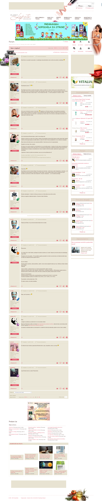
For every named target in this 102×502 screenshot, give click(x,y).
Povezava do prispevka (41, 56)
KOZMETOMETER (89, 45)
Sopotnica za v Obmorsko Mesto (35, 437)
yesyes (12, 342)
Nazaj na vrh (13, 77)
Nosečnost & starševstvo (88, 18)
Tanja (81, 102)
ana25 (11, 219)
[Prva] (54, 48)
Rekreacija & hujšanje (68, 18)
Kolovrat (49, 430)
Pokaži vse (82, 143)
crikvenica (11, 427)
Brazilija (49, 433)
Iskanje (66, 41)
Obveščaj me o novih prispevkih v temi (19, 52)
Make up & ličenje (50, 18)
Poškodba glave (76, 157)
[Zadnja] (66, 48)
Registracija (80, 8)
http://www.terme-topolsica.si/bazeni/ (36, 325)
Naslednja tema (63, 52)
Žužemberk (50, 431)
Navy (11, 107)
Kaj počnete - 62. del (77, 178)
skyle (11, 56)
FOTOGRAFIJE (88, 51)
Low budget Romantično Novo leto (55, 427)
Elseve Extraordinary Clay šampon (82, 110)
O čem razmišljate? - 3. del (78, 172)
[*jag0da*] (82, 121)
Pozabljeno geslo (90, 8)
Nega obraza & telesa (39, 18)
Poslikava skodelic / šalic (33, 439)
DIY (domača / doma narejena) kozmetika (56, 438)
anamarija (12, 190)
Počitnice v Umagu (13, 431)
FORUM (74, 45)
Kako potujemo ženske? (14, 434)
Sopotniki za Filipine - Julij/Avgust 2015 (36, 432)
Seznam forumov (12, 44)
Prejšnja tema (57, 52)
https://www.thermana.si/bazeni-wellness (45, 324)
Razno (18, 44)
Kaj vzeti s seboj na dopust (53, 436)
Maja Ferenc (13, 245)
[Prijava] (77, 6)
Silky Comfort (79, 128)
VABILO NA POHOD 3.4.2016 (34, 430)
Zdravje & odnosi (78, 18)
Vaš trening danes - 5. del (78, 185)
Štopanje (30, 435)
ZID (74, 51)
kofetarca (12, 367)
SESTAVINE (80, 51)
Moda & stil (58, 18)
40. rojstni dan (50, 434)
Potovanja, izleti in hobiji (24, 44)
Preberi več (83, 253)
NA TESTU (80, 45)
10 (33, 397)
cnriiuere (77, 158)
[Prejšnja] (55, 48)
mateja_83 (12, 316)
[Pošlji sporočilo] (22, 77)
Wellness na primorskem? (14, 429)
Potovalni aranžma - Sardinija (34, 427)
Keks (11, 133)
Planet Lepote (21, 16)
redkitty (12, 82)
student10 (78, 174)
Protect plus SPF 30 (78, 136)
